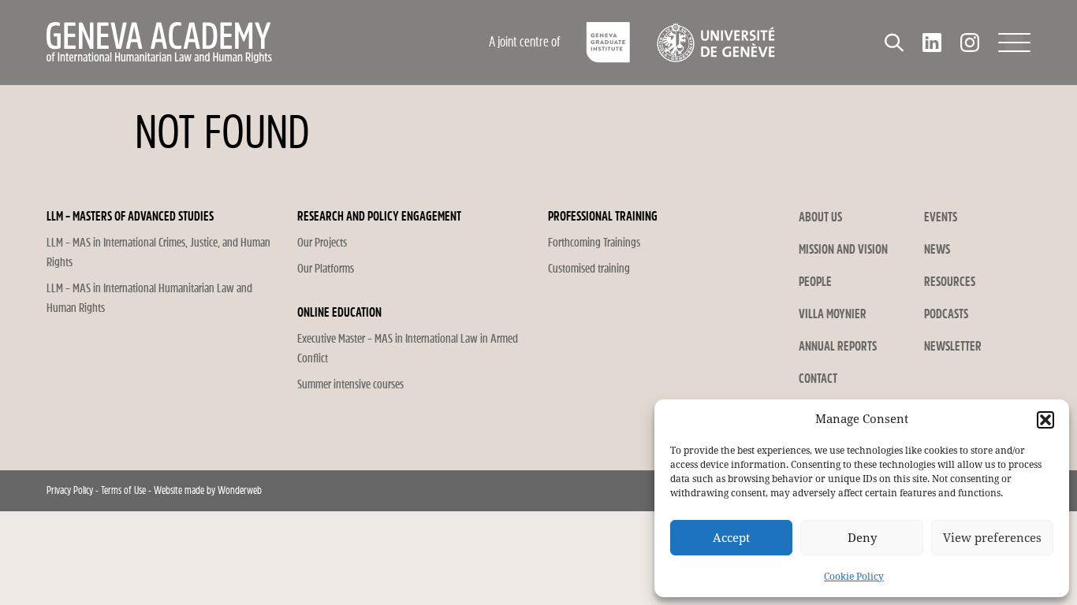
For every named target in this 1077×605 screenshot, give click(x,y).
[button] (1045, 420)
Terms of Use (123, 490)
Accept (731, 538)
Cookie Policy (854, 576)
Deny (862, 538)
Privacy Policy (70, 490)
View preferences (992, 538)
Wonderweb (240, 490)
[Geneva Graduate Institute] (608, 42)
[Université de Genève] (715, 42)
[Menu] (1014, 42)
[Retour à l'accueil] (227, 42)
